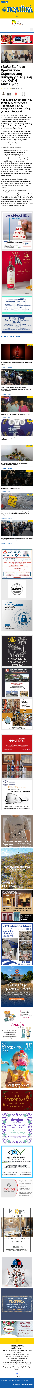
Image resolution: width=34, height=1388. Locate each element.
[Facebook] (4, 2)
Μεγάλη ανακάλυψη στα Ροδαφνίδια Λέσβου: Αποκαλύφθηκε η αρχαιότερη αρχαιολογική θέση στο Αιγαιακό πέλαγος (16, 389)
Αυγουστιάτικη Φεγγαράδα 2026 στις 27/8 (12, 488)
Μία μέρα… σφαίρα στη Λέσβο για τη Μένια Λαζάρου (15, 414)
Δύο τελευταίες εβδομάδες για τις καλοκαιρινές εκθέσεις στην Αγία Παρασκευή (14, 463)
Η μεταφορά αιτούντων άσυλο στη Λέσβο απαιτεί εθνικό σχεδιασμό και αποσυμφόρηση (17, 539)
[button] (31, 29)
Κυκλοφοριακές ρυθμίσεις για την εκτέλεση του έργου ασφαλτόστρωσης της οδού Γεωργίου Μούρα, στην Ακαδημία (16, 513)
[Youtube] (7, 2)
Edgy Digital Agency (27, 1384)
